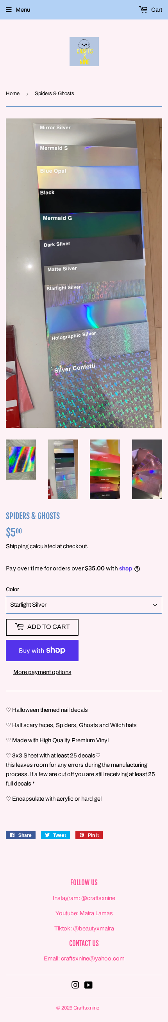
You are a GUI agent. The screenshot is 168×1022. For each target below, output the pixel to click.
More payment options (42, 672)
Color (12, 589)
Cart (156, 10)
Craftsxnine (86, 1008)
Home (13, 93)
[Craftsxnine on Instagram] (75, 986)
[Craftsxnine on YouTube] (88, 986)
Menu (23, 10)
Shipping (17, 546)
